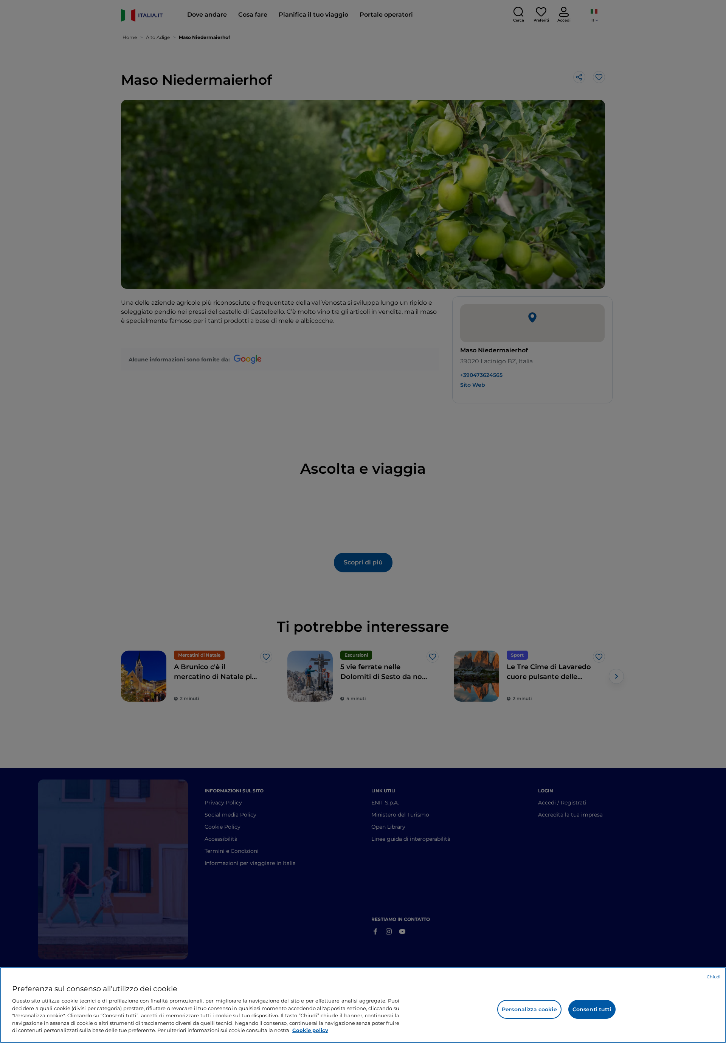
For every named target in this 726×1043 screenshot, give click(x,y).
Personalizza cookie (529, 1009)
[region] (363, 1005)
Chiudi (713, 976)
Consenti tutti (591, 1009)
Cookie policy (310, 1030)
